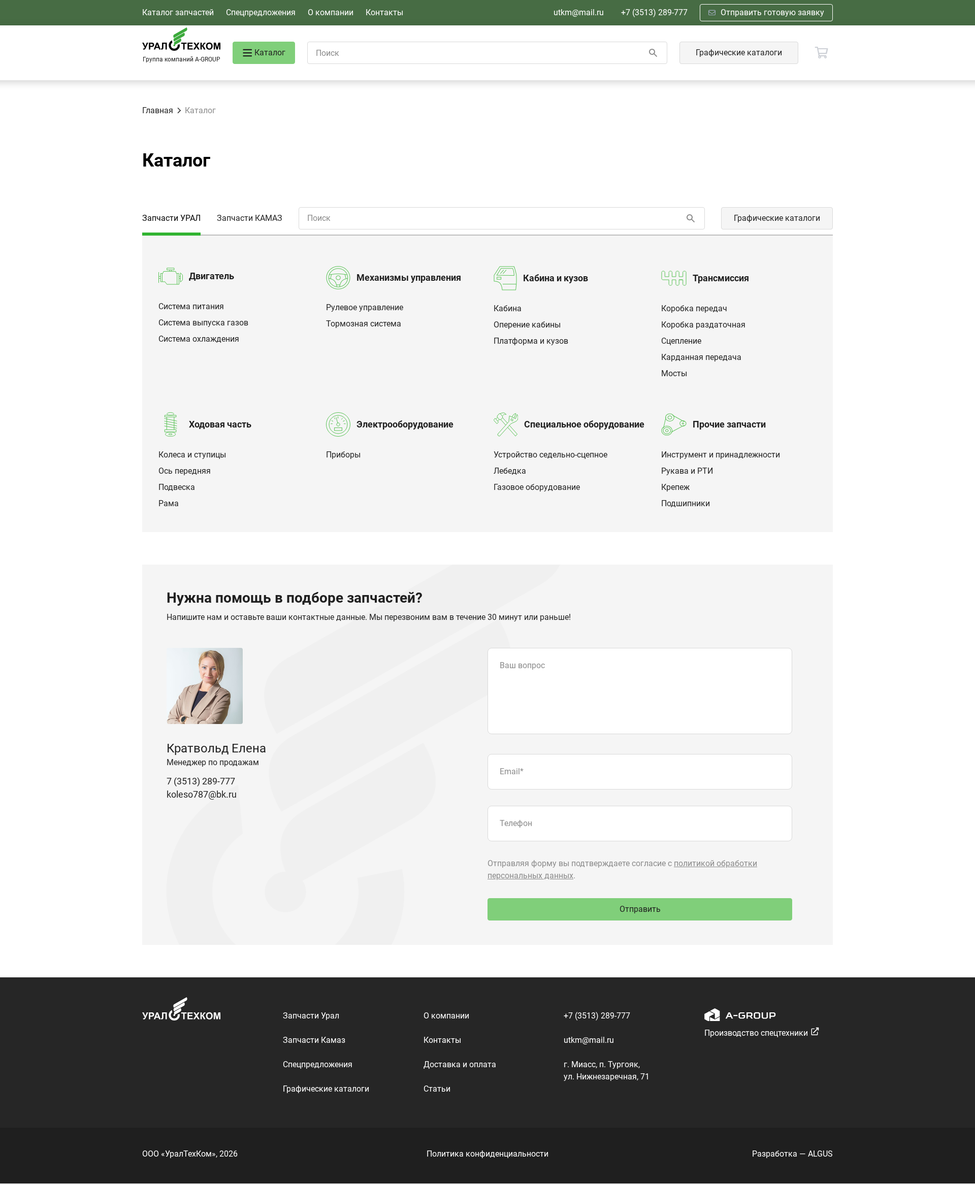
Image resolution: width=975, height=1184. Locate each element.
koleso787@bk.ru (202, 794)
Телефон (516, 823)
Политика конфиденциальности (487, 1154)
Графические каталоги (739, 52)
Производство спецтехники (756, 1033)
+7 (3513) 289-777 (654, 12)
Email (512, 771)
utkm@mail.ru (579, 12)
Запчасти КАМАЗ (249, 218)
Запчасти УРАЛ (171, 218)
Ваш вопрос (522, 665)
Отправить (640, 909)
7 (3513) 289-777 (201, 781)
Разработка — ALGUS (792, 1154)
